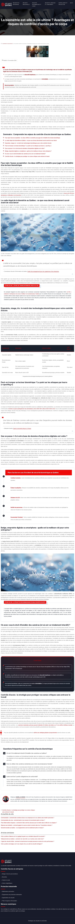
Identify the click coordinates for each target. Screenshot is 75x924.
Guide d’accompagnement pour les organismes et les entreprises (43, 271)
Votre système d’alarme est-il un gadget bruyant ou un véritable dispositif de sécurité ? (23, 836)
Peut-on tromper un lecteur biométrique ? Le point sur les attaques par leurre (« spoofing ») (28, 146)
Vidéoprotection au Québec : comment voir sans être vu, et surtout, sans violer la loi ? (22, 839)
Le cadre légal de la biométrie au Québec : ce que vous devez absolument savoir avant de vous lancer (31, 140)
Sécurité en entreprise (16, 3)
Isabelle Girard (20, 797)
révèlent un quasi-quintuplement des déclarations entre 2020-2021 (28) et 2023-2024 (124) (31, 409)
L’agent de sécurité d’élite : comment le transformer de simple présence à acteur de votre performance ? (27, 841)
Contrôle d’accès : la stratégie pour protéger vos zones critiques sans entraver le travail (27, 156)
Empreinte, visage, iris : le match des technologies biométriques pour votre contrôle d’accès (28, 143)
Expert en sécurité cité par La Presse (22, 428)
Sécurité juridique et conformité (50, 3)
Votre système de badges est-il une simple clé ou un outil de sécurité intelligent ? (21, 844)
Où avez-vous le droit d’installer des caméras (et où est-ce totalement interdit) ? (25, 154)
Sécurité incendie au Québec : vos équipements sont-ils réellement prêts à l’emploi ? (22, 828)
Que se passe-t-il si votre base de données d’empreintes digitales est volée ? (25, 148)
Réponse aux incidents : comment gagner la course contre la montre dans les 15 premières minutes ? (26, 825)
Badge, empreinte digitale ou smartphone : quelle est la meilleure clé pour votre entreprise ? (28, 151)
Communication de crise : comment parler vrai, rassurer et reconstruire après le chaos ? (23, 820)
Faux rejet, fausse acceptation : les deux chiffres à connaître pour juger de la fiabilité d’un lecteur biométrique (32, 138)
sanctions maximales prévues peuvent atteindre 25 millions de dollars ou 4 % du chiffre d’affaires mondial (45, 725)
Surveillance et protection (63, 3)
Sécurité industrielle (26, 3)
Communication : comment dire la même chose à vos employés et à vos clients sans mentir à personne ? (27, 818)
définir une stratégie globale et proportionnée (45, 733)
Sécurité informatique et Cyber (36, 4)
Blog (71, 3)
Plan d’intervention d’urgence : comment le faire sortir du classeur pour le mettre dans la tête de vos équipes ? (29, 823)
